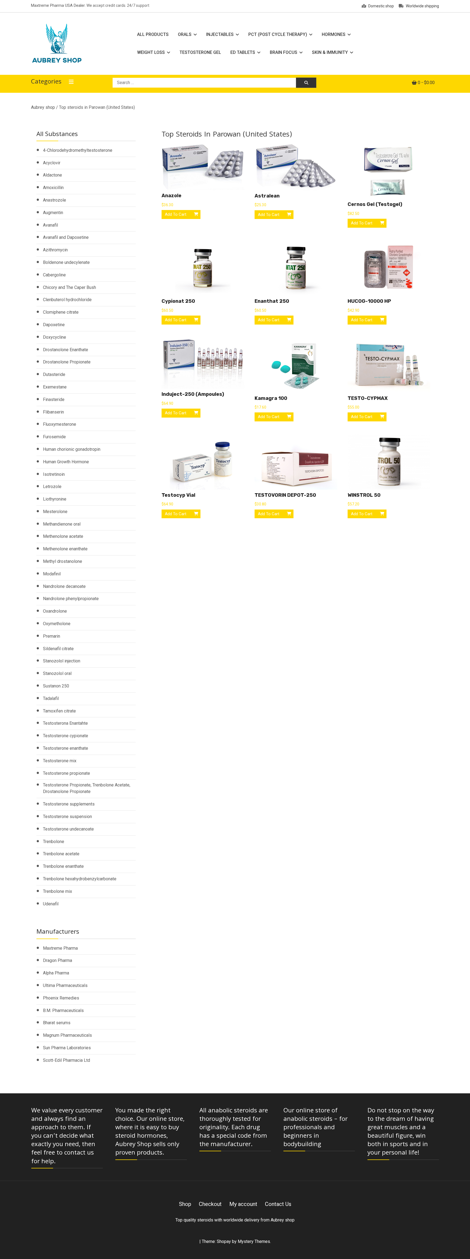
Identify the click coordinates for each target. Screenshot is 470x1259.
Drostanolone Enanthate (65, 349)
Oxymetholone (56, 623)
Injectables (220, 34)
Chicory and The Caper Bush (69, 287)
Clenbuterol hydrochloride (67, 299)
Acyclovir (51, 162)
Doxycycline (54, 337)
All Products (153, 34)
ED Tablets (242, 52)
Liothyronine (54, 499)
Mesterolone (55, 511)
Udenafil (50, 903)
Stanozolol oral (57, 673)
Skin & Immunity (330, 52)
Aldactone (52, 175)
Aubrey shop (43, 107)
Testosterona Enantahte (65, 723)
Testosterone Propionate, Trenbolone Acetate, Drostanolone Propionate (86, 788)
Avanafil (50, 225)
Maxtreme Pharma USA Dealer (58, 5)
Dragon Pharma (57, 960)
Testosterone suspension (67, 816)
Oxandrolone (55, 611)
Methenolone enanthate (65, 548)
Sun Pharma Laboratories (67, 1047)
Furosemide (54, 436)
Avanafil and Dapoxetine (66, 237)
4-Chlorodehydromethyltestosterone (77, 150)
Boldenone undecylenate (66, 262)
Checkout (210, 1204)
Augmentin (53, 212)
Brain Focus (283, 52)
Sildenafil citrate (58, 648)
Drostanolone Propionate (67, 362)
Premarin (51, 636)
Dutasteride (54, 374)
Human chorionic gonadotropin (71, 449)
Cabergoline (54, 274)
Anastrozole (54, 200)
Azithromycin (55, 249)
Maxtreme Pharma (60, 948)
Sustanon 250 (56, 686)
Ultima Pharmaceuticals (65, 985)
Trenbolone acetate (61, 853)
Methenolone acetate (63, 536)
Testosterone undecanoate (68, 829)
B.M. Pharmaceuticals (63, 1010)
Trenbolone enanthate (63, 866)
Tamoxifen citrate (59, 711)
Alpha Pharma (56, 973)
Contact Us (278, 1204)
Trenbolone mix (57, 891)
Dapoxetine (54, 324)
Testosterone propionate (66, 773)
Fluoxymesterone (59, 424)
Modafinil (52, 573)
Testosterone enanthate (65, 748)
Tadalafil (51, 698)
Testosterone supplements (69, 804)
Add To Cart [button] (175, 214)
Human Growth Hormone (66, 461)
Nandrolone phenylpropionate (71, 598)
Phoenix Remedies (61, 998)
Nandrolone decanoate (64, 586)
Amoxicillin (53, 187)
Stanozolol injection (61, 661)
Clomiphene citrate (61, 312)
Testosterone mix (59, 760)
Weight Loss (151, 52)
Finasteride (53, 399)
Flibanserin (53, 412)
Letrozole (52, 486)
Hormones (333, 34)
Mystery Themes (254, 1241)
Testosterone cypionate (65, 735)
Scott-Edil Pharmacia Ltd (66, 1060)
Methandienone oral (62, 524)
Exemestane (55, 387)
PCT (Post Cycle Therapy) (277, 34)
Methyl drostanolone (62, 561)
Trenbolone (53, 841)
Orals (184, 34)
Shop (185, 1204)
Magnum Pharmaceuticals (67, 1035)
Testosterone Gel (200, 52)
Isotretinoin (54, 474)
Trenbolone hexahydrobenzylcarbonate (79, 878)
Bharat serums (56, 1022)
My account (243, 1204)
